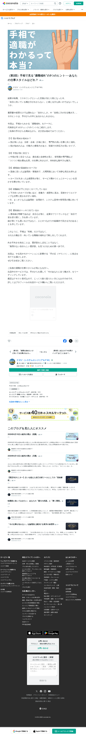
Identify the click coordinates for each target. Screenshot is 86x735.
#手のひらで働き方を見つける (39, 333)
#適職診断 (13, 333)
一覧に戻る (43, 352)
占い (33, 23)
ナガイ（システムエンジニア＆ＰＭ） (34, 360)
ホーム (10, 23)
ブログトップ (19, 23)
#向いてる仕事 (23, 333)
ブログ (27, 23)
